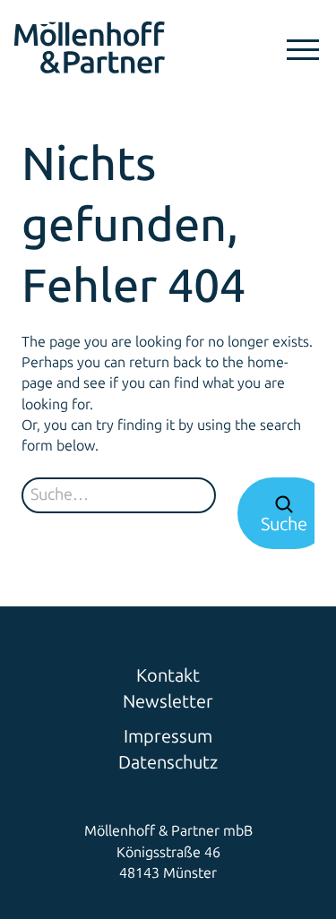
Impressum (168, 736)
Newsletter (168, 701)
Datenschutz (168, 762)
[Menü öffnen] (303, 49)
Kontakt (168, 675)
